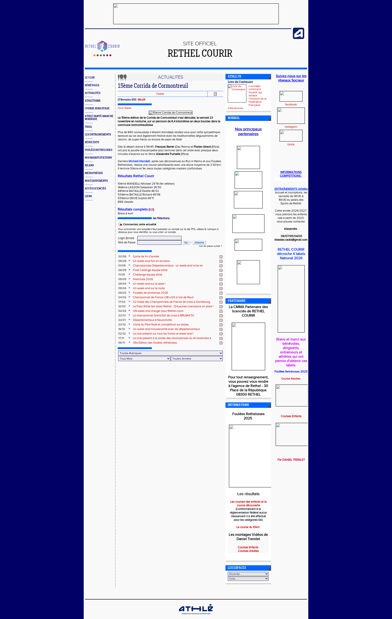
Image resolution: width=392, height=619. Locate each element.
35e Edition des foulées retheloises (155, 343)
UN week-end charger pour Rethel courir (158, 311)
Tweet (160, 94)
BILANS (89, 165)
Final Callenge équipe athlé (150, 270)
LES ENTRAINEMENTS (98, 134)
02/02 (122, 311)
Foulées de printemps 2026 (150, 293)
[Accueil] (102, 55)
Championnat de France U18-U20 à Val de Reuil (163, 297)
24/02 (122, 297)
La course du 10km (248, 527)
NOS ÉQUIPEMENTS (96, 180)
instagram (291, 127)
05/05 (122, 279)
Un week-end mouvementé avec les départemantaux (166, 329)
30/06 (122, 256)
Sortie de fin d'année (146, 256)
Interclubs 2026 (143, 279)
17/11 (121, 338)
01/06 (122, 265)
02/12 (122, 333)
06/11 (121, 343)
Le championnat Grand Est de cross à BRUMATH (163, 315)
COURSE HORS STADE (97, 108)
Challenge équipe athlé (147, 274)
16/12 (121, 329)
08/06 (122, 261)
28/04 (122, 284)
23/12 (122, 324)
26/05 (122, 270)
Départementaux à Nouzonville (152, 320)
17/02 (121, 302)
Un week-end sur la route (149, 288)
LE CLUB (90, 77)
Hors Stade (124, 108)
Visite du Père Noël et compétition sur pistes (161, 324)
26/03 (122, 293)
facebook (291, 104)
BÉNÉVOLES (92, 85)
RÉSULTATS (92, 142)
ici (151, 209)
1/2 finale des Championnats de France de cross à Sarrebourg (171, 302)
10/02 (122, 306)
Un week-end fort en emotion (151, 261)
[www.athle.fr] (298, 38)
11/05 (121, 274)
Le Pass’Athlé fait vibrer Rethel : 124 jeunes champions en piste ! (173, 306)
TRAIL (88, 126)
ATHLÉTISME (93, 100)
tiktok (291, 144)
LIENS (88, 196)
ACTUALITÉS (92, 93)
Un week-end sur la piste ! (149, 284)
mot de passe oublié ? (210, 246)
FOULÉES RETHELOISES (98, 150)
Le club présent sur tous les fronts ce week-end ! (163, 333)
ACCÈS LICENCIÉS (95, 188)
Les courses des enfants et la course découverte (248, 503)
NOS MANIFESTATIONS (98, 157)
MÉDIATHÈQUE (94, 173)
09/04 (122, 288)
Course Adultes (291, 378)
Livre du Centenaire (240, 82)
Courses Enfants (291, 416)
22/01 (122, 315)
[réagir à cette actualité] (221, 257)
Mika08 (141, 99)
